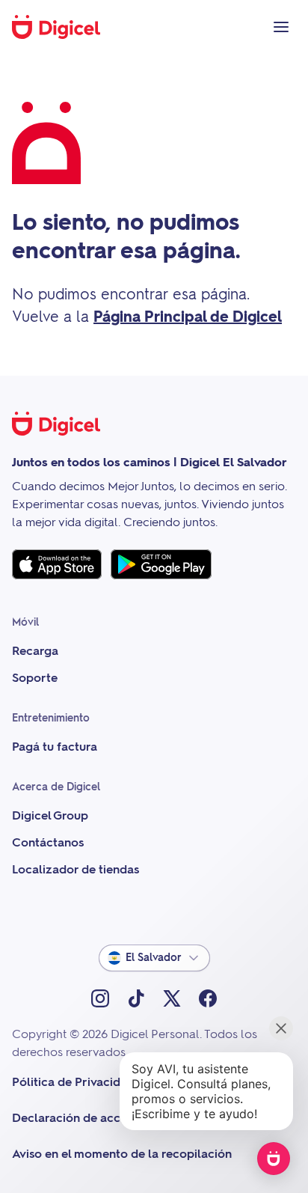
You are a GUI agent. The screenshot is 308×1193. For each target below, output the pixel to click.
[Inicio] (64, 27)
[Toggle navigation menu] (281, 27)
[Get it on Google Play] (161, 564)
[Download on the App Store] (57, 564)
